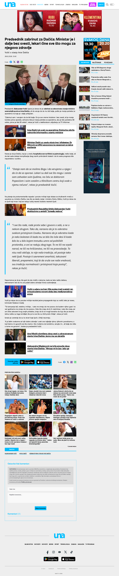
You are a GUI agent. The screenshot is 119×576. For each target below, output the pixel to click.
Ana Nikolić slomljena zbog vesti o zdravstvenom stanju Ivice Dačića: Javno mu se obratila (50, 334)
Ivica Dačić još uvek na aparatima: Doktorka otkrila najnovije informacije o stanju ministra (50, 131)
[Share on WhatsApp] (22, 62)
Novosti (40, 4)
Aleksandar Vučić (11, 453)
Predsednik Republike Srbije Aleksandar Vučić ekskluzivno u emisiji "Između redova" (48, 210)
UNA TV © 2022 (58, 573)
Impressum (51, 568)
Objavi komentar (40, 508)
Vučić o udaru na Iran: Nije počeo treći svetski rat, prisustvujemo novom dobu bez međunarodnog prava (50, 291)
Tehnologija (59, 4)
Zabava (68, 4)
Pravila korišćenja (61, 568)
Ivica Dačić (23, 453)
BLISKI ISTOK (24, 4)
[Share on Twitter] (14, 62)
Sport (52, 4)
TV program (83, 4)
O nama (43, 568)
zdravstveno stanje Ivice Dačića (40, 453)
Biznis (46, 4)
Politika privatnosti (73, 568)
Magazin (75, 4)
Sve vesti (33, 4)
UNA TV (101, 4)
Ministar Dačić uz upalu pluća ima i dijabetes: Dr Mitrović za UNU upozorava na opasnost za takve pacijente (50, 145)
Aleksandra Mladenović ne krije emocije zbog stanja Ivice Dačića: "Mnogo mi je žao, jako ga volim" (48, 348)
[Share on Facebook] (11, 62)
